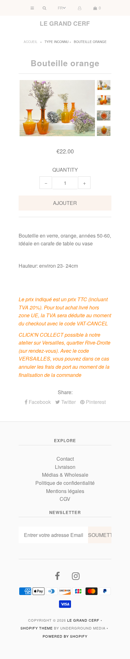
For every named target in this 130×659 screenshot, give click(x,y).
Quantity (65, 169)
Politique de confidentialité (65, 482)
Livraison (65, 466)
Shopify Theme (37, 627)
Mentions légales (65, 491)
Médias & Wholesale (65, 474)
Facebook (39, 401)
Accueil (31, 42)
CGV (65, 498)
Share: (65, 392)
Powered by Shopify (65, 636)
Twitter (68, 401)
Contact (65, 458)
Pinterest (95, 401)
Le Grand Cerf (65, 23)
